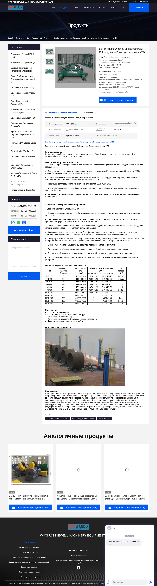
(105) (22, 55)
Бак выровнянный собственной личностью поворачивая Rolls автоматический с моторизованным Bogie (28, 497)
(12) (22, 166)
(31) (23, 63)
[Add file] (108, 582)
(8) (23, 158)
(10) (22, 135)
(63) (22, 87)
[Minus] (150, 528)
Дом (53, 8)
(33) (23, 94)
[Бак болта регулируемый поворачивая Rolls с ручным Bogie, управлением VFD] (75, 67)
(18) (20, 102)
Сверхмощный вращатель (57, 418)
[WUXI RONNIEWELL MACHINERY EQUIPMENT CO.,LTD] (15, 8)
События (102, 8)
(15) (23, 144)
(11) (22, 151)
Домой (10, 38)
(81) (23, 79)
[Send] (151, 582)
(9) (22, 124)
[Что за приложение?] (18, 222)
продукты (20, 38)
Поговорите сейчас (24, 230)
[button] (12, 475)
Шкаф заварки (104, 418)
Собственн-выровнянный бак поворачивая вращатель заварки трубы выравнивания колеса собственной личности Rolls (77, 497)
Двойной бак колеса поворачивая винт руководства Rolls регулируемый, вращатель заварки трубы (125, 497)
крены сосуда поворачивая (83, 418)
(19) (23, 118)
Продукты (64, 8)
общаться (139, 8)
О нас (75, 8)
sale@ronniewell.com (119, 2)
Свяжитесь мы (88, 8)
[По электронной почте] (24, 222)
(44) (23, 111)
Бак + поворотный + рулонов (38, 38)
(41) (21, 69)
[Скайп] (12, 222)
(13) (24, 174)
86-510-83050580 (142, 2)
